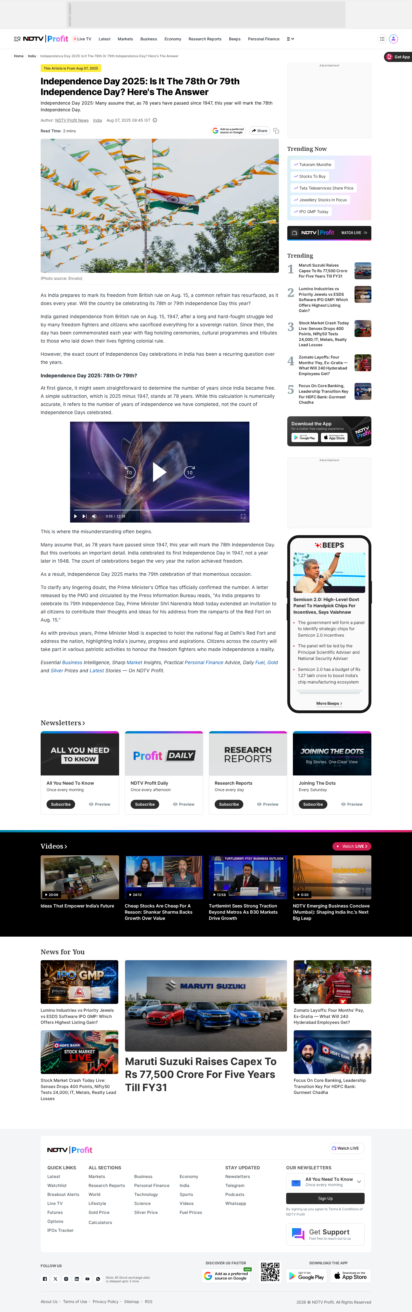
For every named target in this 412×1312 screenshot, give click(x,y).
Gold (272, 662)
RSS (148, 1301)
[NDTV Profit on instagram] (66, 1279)
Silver (57, 670)
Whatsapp (235, 1203)
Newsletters (237, 1176)
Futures (55, 1212)
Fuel (260, 662)
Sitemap (131, 1301)
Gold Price (99, 1212)
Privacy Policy (106, 1301)
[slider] (160, 510)
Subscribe (61, 804)
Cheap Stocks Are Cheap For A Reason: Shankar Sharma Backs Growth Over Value (159, 912)
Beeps (235, 38)
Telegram (234, 1185)
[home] (45, 36)
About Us (49, 1301)
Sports (186, 1194)
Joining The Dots (317, 783)
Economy (173, 38)
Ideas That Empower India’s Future (77, 906)
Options (55, 1221)
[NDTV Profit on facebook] (45, 1279)
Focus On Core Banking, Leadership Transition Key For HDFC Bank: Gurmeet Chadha (330, 1086)
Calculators (100, 1222)
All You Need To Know (70, 783)
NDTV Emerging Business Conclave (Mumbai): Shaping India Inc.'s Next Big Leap (331, 912)
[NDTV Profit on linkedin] (77, 1279)
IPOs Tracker (60, 1230)
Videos (187, 1203)
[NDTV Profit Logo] (69, 1148)
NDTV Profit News (72, 120)
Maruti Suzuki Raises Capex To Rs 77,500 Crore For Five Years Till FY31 (201, 1074)
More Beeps (328, 703)
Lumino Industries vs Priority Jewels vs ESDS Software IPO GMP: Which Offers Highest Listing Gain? (77, 1016)
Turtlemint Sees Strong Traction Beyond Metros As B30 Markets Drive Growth (243, 912)
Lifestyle (97, 1203)
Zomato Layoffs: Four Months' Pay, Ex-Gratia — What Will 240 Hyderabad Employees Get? (329, 1016)
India (97, 120)
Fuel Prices (191, 1212)
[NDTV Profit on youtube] (87, 1279)
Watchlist (57, 1185)
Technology (146, 1194)
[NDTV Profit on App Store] (350, 1275)
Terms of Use (75, 1301)
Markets (125, 38)
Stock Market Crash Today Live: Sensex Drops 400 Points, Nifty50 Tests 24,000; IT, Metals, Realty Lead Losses (78, 1089)
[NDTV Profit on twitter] (55, 1279)
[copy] (276, 130)
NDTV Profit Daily (149, 783)
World (94, 1194)
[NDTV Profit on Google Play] (306, 1275)
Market (134, 662)
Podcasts (234, 1194)
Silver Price (146, 1212)
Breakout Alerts (63, 1194)
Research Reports (205, 38)
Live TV (84, 38)
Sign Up (325, 1198)
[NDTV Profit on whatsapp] (98, 1279)
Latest (104, 38)
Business (148, 38)
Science (142, 1203)
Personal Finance (263, 38)
